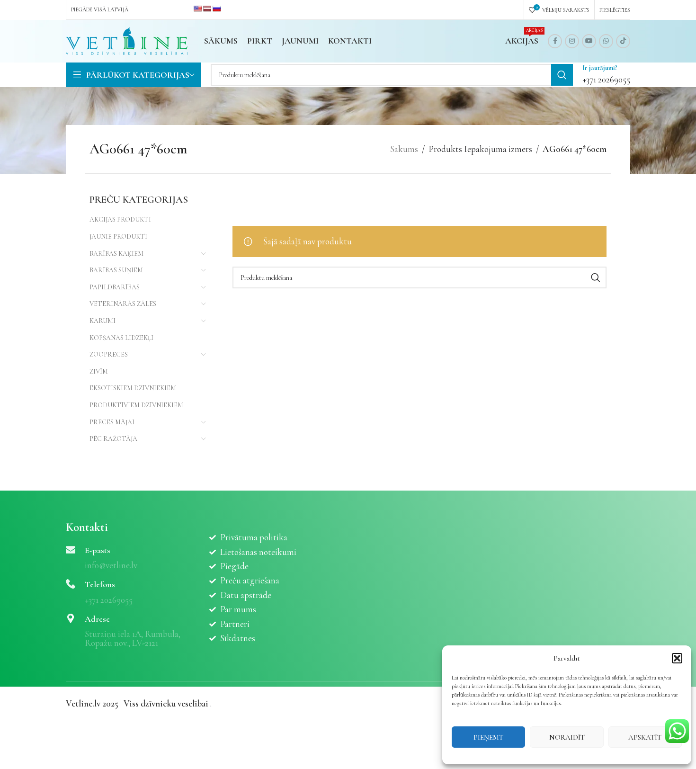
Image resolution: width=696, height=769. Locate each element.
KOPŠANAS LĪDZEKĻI (121, 338)
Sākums (404, 148)
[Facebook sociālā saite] (555, 41)
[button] (677, 658)
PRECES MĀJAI (111, 422)
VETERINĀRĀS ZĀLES (122, 304)
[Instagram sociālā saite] (572, 41)
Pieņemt (488, 737)
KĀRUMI (102, 321)
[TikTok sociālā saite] (623, 41)
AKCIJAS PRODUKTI (120, 219)
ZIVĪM (98, 371)
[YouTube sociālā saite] (589, 41)
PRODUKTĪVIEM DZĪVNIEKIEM (136, 405)
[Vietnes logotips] (126, 40)
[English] (197, 8)
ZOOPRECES (108, 354)
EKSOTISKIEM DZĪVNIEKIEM (132, 388)
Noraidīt (567, 737)
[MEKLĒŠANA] (562, 75)
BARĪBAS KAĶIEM (116, 254)
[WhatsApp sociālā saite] (606, 41)
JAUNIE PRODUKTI (118, 236)
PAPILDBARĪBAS (114, 287)
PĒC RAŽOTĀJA (113, 439)
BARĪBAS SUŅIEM (116, 270)
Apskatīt (644, 737)
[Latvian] (207, 8)
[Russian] (216, 8)
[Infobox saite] (606, 75)
